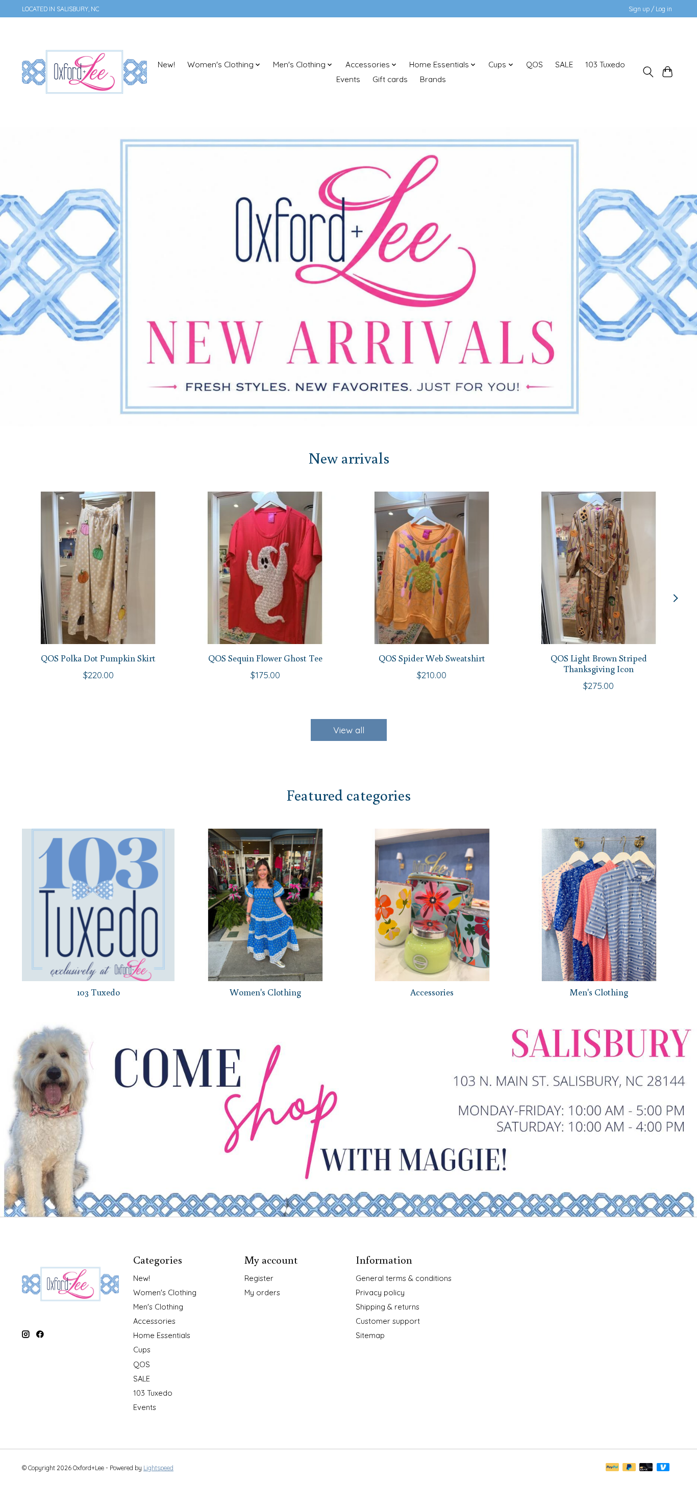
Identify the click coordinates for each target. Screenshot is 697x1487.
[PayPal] (612, 1468)
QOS (534, 64)
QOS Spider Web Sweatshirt (432, 658)
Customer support (388, 1321)
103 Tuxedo (605, 64)
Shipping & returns (387, 1307)
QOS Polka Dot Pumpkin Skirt (98, 658)
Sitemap (370, 1335)
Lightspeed (158, 1468)
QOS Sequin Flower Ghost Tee (265, 658)
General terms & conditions (404, 1278)
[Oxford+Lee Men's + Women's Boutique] (84, 72)
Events (348, 79)
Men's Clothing (598, 992)
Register (258, 1278)
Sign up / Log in (650, 9)
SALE (564, 64)
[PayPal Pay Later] (629, 1468)
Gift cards (390, 79)
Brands (433, 79)
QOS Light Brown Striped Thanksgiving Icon (599, 663)
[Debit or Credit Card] (646, 1468)
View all (348, 729)
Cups (142, 1349)
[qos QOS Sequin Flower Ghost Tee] (265, 568)
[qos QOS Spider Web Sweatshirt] (432, 568)
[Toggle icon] (647, 72)
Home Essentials (161, 1335)
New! (166, 64)
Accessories (432, 992)
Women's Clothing (265, 992)
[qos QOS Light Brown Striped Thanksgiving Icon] (598, 568)
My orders (262, 1292)
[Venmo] (663, 1468)
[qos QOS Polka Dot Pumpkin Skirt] (98, 568)
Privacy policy (380, 1292)
